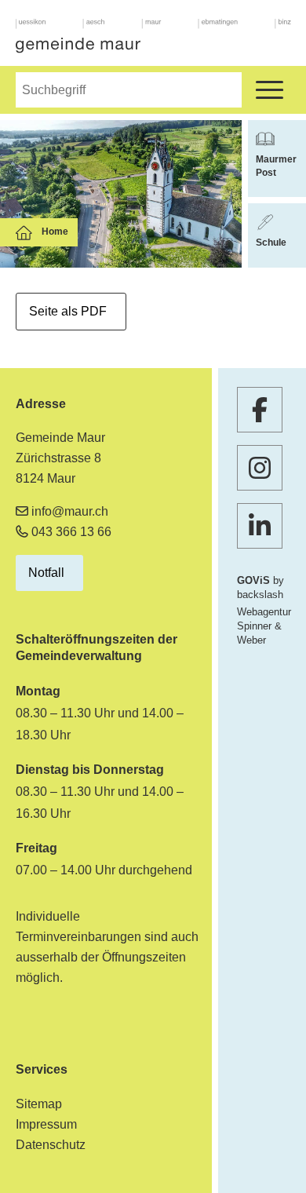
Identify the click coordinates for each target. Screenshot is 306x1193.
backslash (260, 594)
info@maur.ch (69, 511)
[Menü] (269, 90)
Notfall (46, 572)
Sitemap (39, 1104)
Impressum (46, 1124)
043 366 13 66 (71, 531)
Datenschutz (51, 1144)
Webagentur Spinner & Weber (264, 626)
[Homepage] (153, 36)
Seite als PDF (68, 311)
